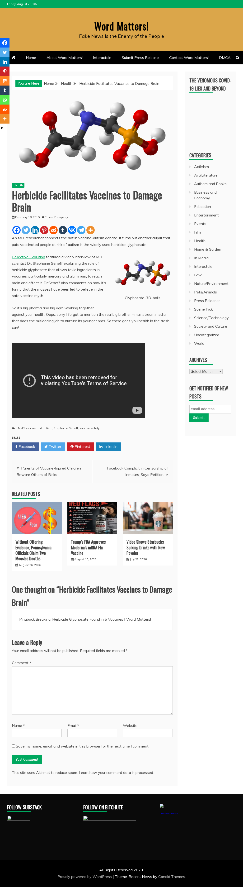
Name (18, 725)
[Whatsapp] (4, 100)
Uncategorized (206, 334)
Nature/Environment (211, 283)
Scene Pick (203, 309)
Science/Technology (211, 317)
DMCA (225, 57)
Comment (21, 662)
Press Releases (207, 300)
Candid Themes (171, 876)
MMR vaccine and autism (35, 428)
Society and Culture (210, 326)
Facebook (26, 446)
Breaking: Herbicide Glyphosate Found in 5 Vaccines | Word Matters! (93, 619)
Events (200, 223)
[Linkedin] (35, 230)
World (199, 343)
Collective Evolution (28, 256)
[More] (90, 230)
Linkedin (110, 446)
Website (130, 725)
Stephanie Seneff (66, 428)
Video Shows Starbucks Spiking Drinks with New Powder (145, 547)
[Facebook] (16, 230)
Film (197, 232)
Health (18, 185)
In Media (201, 257)
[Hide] (2, 128)
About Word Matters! (65, 57)
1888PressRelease (169, 813)
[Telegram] (81, 230)
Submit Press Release (140, 57)
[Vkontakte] (72, 230)
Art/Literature (206, 175)
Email (73, 725)
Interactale (102, 57)
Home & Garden (207, 249)
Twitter (54, 446)
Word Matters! (121, 26)
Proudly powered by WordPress (85, 876)
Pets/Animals (205, 292)
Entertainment (206, 215)
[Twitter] (26, 230)
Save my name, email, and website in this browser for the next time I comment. (82, 746)
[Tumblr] (63, 230)
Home (31, 57)
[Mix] (4, 81)
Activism (201, 166)
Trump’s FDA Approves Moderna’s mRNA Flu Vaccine (88, 547)
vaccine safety (89, 428)
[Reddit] (53, 230)
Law (198, 275)
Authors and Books (210, 183)
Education (202, 206)
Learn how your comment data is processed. (116, 772)
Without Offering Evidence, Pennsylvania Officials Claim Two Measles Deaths (33, 550)
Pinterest (82, 446)
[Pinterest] (44, 230)
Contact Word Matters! (189, 57)
